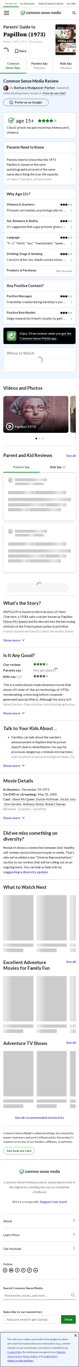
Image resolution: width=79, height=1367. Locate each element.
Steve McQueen (15, 621)
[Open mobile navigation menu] (6, 13)
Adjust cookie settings (20, 1360)
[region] (39, 1349)
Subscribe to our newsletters (22, 1312)
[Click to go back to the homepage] (40, 13)
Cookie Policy (14, 1352)
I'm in (68, 1319)
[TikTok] (30, 1270)
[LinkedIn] (36, 1270)
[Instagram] (5, 1270)
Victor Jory (68, 799)
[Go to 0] (36, 438)
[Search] (73, 1296)
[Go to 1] (39, 438)
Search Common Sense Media (23, 1288)
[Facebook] (17, 1270)
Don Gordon (12, 804)
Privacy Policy (30, 1356)
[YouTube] (11, 1270)
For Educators (27, 3)
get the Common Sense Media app (45, 335)
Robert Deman (55, 804)
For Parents (11, 3)
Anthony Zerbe (33, 804)
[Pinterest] (23, 1270)
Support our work (53, 1202)
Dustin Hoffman (47, 799)
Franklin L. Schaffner (32, 809)
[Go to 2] (43, 438)
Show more (11, 640)
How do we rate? (54, 93)
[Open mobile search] (74, 13)
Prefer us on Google (28, 102)
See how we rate (19, 1151)
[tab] (13, 65)
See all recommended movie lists (39, 1117)
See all (71, 455)
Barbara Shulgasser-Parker (34, 87)
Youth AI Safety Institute (50, 3)
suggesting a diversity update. (26, 872)
